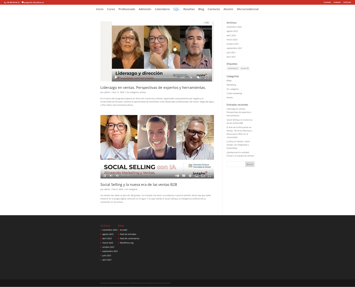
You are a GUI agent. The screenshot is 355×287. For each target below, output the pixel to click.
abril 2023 (231, 35)
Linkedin (337, 2)
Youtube (327, 2)
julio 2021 (231, 52)
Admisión (145, 9)
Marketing (231, 84)
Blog (201, 9)
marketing (233, 68)
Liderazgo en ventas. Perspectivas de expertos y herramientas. (153, 87)
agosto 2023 (232, 31)
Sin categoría (132, 92)
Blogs (229, 80)
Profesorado (127, 9)
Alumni (228, 9)
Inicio (99, 9)
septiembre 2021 (234, 48)
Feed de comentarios (129, 238)
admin (107, 92)
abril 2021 (231, 56)
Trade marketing (234, 93)
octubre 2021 (233, 44)
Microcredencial (248, 9)
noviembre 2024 (234, 26)
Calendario (162, 9)
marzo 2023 (232, 39)
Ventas (143, 92)
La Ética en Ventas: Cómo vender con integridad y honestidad (238, 144)
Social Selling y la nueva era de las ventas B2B (138, 184)
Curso (111, 9)
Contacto (214, 9)
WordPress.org (127, 242)
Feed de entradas (128, 234)
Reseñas (189, 9)
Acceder (123, 230)
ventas (244, 68)
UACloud (347, 2)
